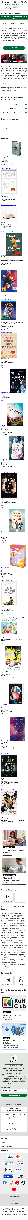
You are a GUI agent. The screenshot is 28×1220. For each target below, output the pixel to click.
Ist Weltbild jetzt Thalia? (8, 113)
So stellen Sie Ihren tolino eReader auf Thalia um (14, 17)
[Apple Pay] (8, 1170)
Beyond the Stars (5, 741)
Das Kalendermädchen (6, 168)
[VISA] (10, 1157)
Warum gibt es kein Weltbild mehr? (11, 105)
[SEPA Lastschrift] (9, 1163)
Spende (20, 980)
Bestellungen (5, 128)
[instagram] (11, 1183)
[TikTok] (23, 1183)
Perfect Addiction (5, 392)
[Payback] (8, 1176)
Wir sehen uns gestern (6, 332)
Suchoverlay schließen (14, 6)
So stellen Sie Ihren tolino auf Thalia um (14, 843)
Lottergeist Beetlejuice (6, 299)
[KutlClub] (20, 1176)
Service (3, 1142)
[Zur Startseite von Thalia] (9, 2)
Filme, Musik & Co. (7, 897)
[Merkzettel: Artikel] (22, 2)
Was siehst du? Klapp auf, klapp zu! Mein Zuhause (13, 618)
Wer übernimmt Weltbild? (8, 109)
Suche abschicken (9, 8)
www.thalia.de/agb (19, 966)
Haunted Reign (5, 156)
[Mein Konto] (18, 2)
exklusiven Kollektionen (15, 939)
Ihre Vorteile (4, 1150)
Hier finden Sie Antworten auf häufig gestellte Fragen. (14, 39)
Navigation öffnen (2, 7)
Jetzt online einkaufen (14, 48)
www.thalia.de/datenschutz (11, 967)
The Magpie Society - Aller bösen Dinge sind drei (13, 789)
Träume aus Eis (5, 531)
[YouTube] (14, 1189)
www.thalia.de (13, 917)
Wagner (3, 670)
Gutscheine (4, 132)
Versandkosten (22, 1214)
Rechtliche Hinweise (14, 1084)
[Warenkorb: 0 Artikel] (25, 2)
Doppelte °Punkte (7, 980)
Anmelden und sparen (14, 1095)
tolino (2, 124)
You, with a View (5, 567)
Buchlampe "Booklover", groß (8, 205)
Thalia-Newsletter (9, 954)
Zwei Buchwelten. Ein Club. (14, 1008)
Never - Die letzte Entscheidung (9, 753)
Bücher (20, 897)
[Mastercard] (18, 1157)
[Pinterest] (17, 1183)
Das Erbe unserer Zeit (6, 580)
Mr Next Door (5, 459)
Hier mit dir (4, 425)
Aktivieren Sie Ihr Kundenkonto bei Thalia (14, 871)
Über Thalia (4, 1138)
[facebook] (5, 1183)
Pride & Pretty (4, 704)
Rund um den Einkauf (7, 1146)
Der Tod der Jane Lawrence (8, 472)
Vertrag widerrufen (14, 1134)
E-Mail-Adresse (5, 1087)
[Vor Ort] (15, 2)
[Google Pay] (20, 1163)
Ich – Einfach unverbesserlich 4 (9, 269)
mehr (2, 140)
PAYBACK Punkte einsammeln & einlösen (14, 1036)
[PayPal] (19, 1170)
